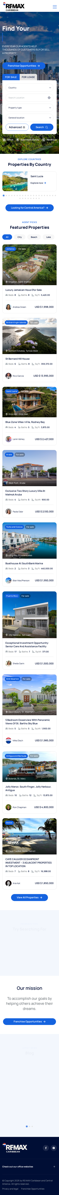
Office (10, 139)
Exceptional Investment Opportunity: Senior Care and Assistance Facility (27, 644)
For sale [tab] (11, 77)
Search (40, 127)
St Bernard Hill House (17, 358)
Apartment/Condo (29, 139)
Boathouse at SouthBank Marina (24, 563)
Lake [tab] (48, 237)
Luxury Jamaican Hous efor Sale (23, 290)
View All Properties (28, 897)
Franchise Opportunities (22, 65)
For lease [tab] (28, 77)
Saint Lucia (37, 176)
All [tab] (7, 237)
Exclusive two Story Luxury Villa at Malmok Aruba (25, 492)
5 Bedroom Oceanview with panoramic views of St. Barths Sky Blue (27, 721)
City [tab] (20, 237)
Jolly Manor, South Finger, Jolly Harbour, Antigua (28, 788)
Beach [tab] (34, 237)
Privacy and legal (10, 1188)
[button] (3, 195)
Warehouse (52, 139)
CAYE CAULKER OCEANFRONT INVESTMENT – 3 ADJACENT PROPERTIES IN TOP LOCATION (28, 862)
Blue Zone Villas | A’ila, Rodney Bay (25, 422)
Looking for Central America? (27, 207)
